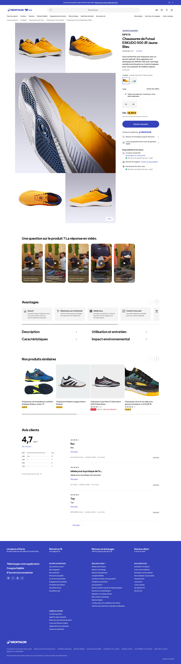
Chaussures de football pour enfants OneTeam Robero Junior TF (37, 403)
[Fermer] (172, 2)
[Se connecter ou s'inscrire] (166, 10)
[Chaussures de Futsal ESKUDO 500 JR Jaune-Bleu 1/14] (90, 48)
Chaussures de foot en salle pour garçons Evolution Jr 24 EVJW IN (139, 403)
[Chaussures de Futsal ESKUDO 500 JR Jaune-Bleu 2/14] (40, 48)
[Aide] (161, 10)
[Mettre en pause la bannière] (169, 2)
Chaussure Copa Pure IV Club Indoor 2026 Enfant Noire (105, 403)
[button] (32, 263)
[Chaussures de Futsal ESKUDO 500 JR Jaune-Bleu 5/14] (90, 198)
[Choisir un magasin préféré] (156, 10)
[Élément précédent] (150, 301)
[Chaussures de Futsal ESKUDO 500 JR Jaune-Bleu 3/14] (65, 123)
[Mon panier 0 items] (171, 10)
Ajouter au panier (140, 124)
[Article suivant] (156, 301)
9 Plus (109, 219)
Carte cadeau (168, 16)
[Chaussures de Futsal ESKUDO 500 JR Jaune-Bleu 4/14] (40, 198)
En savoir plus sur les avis (30, 474)
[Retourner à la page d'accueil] (20, 10)
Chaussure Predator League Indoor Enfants (71, 403)
